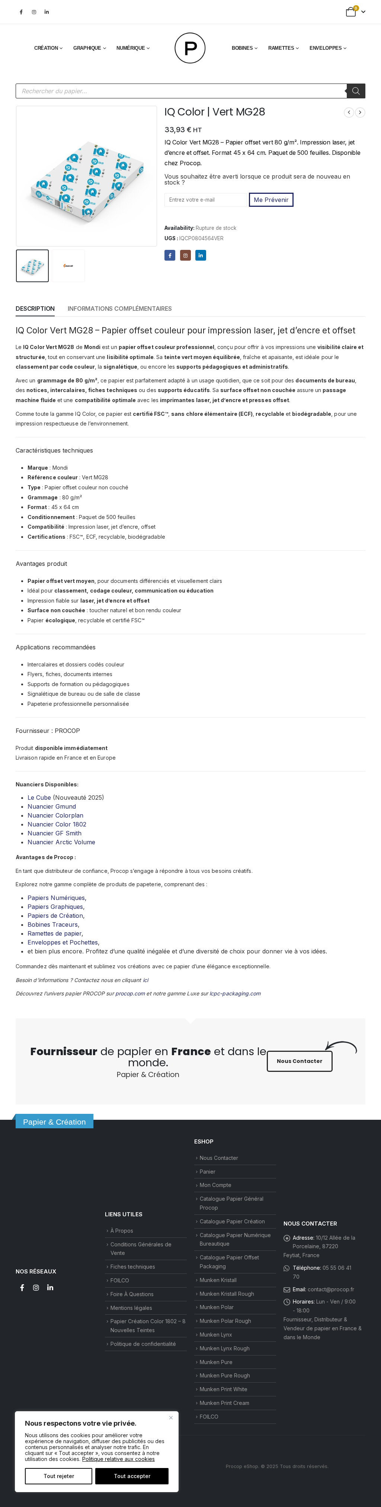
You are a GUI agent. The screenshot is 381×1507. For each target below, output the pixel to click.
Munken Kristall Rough (227, 1294)
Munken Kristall (218, 1280)
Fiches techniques (133, 1266)
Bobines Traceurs (53, 924)
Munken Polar (217, 1307)
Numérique (130, 48)
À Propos (122, 1230)
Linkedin (50, 1287)
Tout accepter (132, 1476)
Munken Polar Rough (225, 1321)
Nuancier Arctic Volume (61, 842)
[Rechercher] (356, 91)
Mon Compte (215, 1185)
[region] (97, 1451)
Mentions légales (131, 1308)
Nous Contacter (219, 1158)
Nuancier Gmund (52, 806)
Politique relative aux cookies (118, 1459)
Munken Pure (216, 1362)
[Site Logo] (190, 48)
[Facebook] (21, 12)
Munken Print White (223, 1389)
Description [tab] (35, 308)
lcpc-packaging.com (234, 993)
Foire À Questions (132, 1294)
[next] (360, 112)
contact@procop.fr (331, 1289)
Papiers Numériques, (57, 897)
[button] (17, 176)
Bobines (242, 48)
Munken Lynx (216, 1334)
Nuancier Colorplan (55, 815)
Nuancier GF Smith (54, 833)
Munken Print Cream (224, 1403)
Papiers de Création (55, 915)
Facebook (22, 1287)
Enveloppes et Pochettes (63, 942)
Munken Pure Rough (225, 1375)
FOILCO (120, 1280)
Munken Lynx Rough (225, 1348)
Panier (207, 1171)
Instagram (36, 1287)
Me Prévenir (271, 199)
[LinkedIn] (46, 12)
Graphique (87, 48)
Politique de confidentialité (143, 1344)
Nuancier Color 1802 (57, 824)
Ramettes (281, 48)
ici (145, 980)
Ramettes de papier (54, 933)
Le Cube (39, 797)
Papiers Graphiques (55, 906)
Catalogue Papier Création (232, 1221)
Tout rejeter (59, 1476)
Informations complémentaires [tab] (120, 308)
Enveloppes (326, 48)
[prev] (349, 112)
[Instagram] (34, 12)
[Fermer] (170, 1417)
